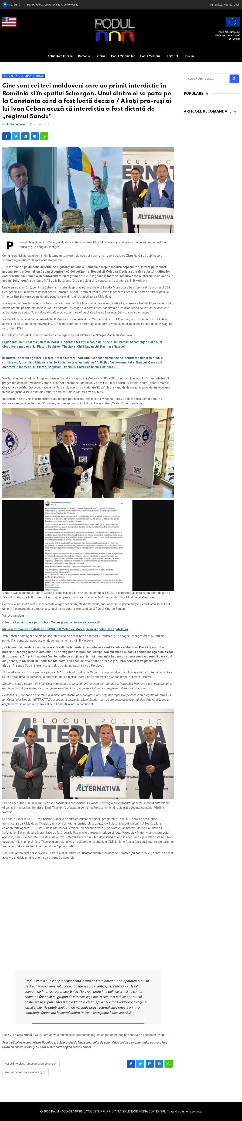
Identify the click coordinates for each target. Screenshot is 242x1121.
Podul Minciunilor (123, 56)
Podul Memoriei (150, 56)
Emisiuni (189, 56)
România (84, 56)
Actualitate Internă (60, 56)
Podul (160, 1035)
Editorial (172, 56)
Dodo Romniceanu (14, 124)
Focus (39, 76)
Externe (100, 56)
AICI (128, 1013)
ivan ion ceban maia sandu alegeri (25, 1072)
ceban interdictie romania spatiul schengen (31, 1063)
